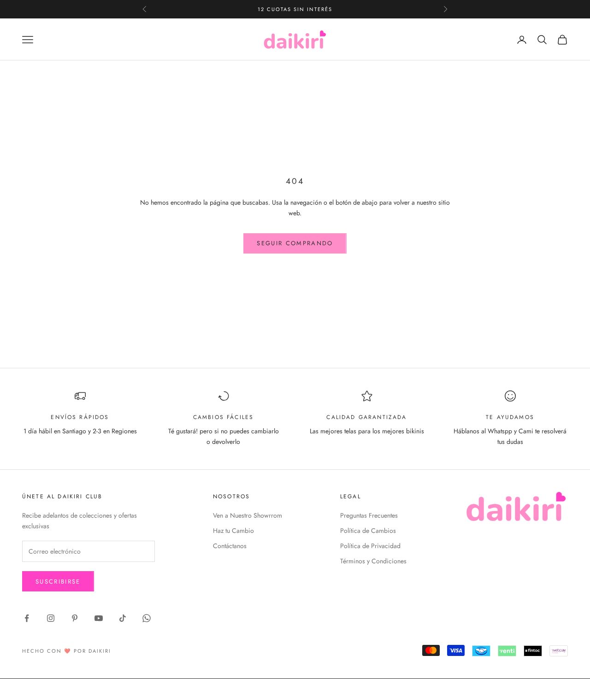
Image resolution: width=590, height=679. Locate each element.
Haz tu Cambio (233, 530)
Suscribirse (58, 581)
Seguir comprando (295, 243)
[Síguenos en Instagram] (50, 618)
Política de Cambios (368, 530)
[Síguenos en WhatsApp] (146, 618)
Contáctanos (230, 545)
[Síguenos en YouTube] (98, 618)
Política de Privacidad (370, 545)
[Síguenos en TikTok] (122, 618)
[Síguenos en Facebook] (26, 618)
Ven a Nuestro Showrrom (247, 515)
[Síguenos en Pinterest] (74, 618)
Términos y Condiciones (373, 561)
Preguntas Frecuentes (369, 515)
